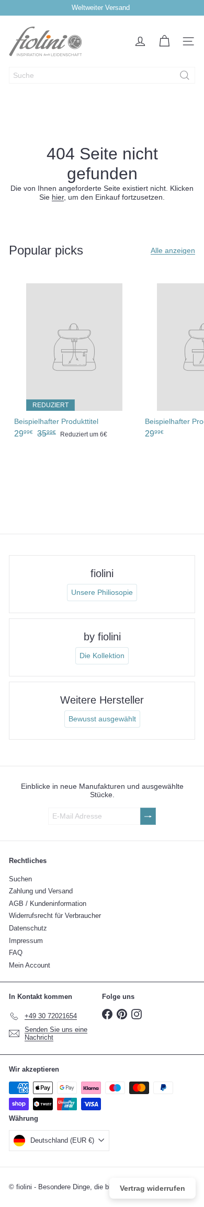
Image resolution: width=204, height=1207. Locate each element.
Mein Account (29, 965)
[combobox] (102, 75)
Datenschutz (28, 928)
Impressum (26, 941)
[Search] (184, 75)
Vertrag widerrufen (152, 1188)
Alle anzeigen (173, 250)
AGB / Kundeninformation (47, 903)
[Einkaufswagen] (164, 41)
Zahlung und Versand (41, 891)
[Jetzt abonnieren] (148, 816)
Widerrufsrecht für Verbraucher (55, 915)
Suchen (20, 879)
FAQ (15, 953)
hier (58, 197)
